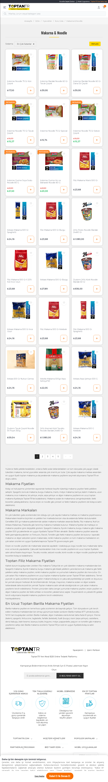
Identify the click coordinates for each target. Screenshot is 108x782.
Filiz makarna (86, 521)
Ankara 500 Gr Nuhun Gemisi (20, 379)
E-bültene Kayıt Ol (70, 676)
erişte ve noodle (43, 502)
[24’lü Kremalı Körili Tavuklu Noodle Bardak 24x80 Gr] (54, 409)
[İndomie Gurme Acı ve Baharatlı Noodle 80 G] (54, 161)
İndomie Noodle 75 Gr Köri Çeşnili (19, 82)
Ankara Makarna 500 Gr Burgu (54, 280)
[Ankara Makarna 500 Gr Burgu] (54, 260)
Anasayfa (28, 21)
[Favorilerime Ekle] (31, 54)
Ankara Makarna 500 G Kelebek (83, 429)
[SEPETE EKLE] (30, 90)
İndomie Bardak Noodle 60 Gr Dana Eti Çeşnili (87, 82)
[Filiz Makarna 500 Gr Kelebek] (54, 310)
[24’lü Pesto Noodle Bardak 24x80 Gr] (87, 211)
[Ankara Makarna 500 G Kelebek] (87, 409)
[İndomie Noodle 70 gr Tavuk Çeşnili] (21, 112)
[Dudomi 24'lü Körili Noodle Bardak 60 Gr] (87, 260)
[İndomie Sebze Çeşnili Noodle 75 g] (87, 112)
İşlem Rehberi (93, 650)
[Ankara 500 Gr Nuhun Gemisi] (21, 359)
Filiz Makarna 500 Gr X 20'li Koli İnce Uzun (19, 281)
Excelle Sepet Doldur (67, 1)
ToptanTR (91, 475)
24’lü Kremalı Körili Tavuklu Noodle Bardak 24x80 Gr (52, 429)
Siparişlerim (78, 650)
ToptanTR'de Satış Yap (99, 1)
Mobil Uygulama (83, 1)
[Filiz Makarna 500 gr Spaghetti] (87, 310)
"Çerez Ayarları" (64, 770)
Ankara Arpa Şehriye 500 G (85, 379)
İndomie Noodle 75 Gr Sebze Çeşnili (86, 132)
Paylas (95, 44)
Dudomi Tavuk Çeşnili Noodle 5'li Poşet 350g (20, 429)
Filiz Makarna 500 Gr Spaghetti (82, 330)
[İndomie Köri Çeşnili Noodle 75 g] (21, 62)
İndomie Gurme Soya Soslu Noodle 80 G (19, 181)
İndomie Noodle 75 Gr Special (53, 131)
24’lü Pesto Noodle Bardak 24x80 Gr (85, 231)
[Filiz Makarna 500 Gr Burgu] (54, 211)
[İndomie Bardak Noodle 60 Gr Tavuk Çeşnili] (54, 62)
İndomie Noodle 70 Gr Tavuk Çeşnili (20, 132)
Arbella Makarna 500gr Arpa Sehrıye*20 (53, 380)
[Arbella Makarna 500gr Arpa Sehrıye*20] (54, 359)
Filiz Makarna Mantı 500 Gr (85, 180)
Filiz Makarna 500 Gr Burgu (52, 230)
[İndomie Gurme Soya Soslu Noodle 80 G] (21, 161)
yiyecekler (33, 472)
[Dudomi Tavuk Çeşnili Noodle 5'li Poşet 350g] (21, 409)
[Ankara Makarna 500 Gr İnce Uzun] (21, 310)
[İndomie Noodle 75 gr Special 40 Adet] (54, 112)
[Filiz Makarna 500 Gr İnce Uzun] (21, 260)
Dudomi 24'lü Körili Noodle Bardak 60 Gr (85, 281)
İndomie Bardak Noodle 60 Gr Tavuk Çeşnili (54, 82)
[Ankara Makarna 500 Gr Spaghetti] (21, 211)
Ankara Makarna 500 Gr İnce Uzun (20, 330)
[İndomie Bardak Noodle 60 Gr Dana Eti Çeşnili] (87, 62)
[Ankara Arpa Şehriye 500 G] (87, 359)
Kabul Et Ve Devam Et (59, 776)
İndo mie (56, 549)
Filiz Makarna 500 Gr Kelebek (53, 329)
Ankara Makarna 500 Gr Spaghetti (17, 231)
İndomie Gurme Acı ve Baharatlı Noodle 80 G (50, 181)
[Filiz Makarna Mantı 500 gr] (87, 161)
